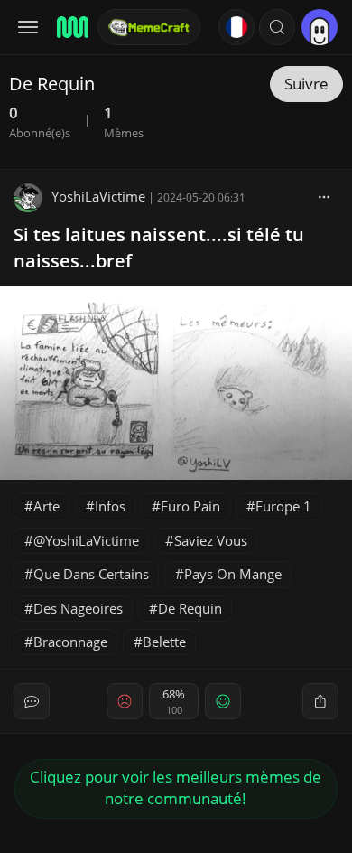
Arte (46, 506)
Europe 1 (283, 506)
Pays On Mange (233, 574)
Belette (164, 642)
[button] (277, 27)
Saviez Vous (210, 540)
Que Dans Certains (91, 574)
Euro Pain (190, 506)
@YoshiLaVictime (86, 540)
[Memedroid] (71, 27)
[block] (324, 196)
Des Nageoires (78, 608)
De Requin (190, 608)
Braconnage (70, 642)
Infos (110, 506)
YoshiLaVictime (98, 196)
